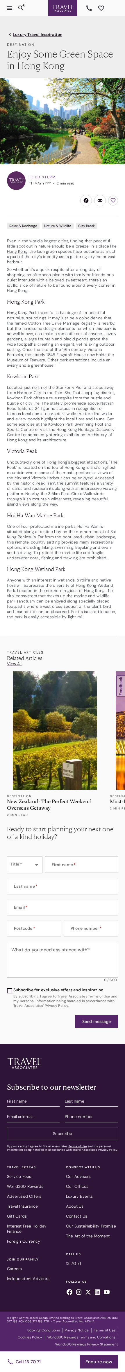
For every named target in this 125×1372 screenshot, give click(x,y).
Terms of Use (78, 1146)
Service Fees (19, 1176)
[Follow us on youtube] (106, 1293)
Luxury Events (79, 1196)
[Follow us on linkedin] (97, 1293)
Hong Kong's (58, 462)
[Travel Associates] (62, 8)
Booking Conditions (43, 1330)
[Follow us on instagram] (78, 1293)
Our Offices (77, 1186)
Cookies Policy (30, 1337)
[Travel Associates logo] (24, 1070)
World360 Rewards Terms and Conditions (81, 1337)
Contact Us (76, 1216)
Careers (14, 1268)
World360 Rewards (25, 1186)
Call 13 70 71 (28, 1362)
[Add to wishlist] (113, 201)
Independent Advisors (28, 1278)
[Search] (21, 8)
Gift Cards (17, 1216)
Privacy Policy (107, 1150)
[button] (96, 1021)
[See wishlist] (101, 8)
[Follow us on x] (88, 1293)
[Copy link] (100, 200)
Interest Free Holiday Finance (27, 1228)
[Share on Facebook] (86, 200)
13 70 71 (89, 8)
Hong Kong (17, 251)
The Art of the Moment (88, 1236)
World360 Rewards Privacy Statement (86, 1344)
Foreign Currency (23, 1241)
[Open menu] (9, 8)
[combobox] (24, 865)
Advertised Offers (24, 1196)
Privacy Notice (77, 1330)
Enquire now (98, 1362)
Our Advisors (78, 1176)
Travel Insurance (22, 1206)
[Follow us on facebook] (69, 1293)
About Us (75, 1206)
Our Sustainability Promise (91, 1226)
